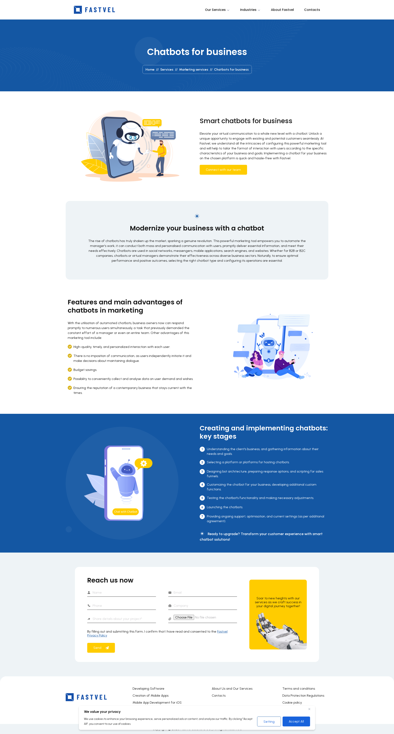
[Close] (310, 708)
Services (166, 69)
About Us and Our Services (232, 688)
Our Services (215, 9)
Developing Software (148, 688)
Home (150, 69)
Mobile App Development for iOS (157, 702)
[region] (197, 717)
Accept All (296, 721)
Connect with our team (223, 170)
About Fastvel (282, 9)
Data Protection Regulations (303, 695)
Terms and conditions (298, 688)
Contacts (312, 9)
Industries (248, 9)
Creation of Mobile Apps (150, 695)
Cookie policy (292, 702)
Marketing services (193, 69)
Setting (269, 722)
